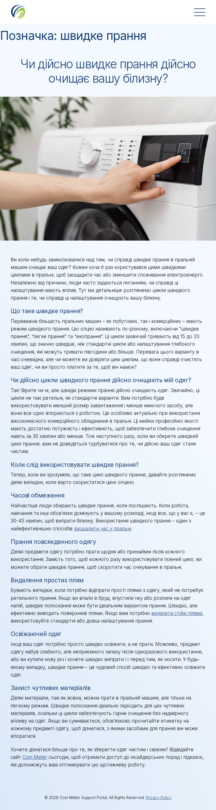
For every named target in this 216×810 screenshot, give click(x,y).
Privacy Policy (159, 797)
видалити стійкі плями (176, 613)
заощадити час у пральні (102, 528)
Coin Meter (34, 757)
